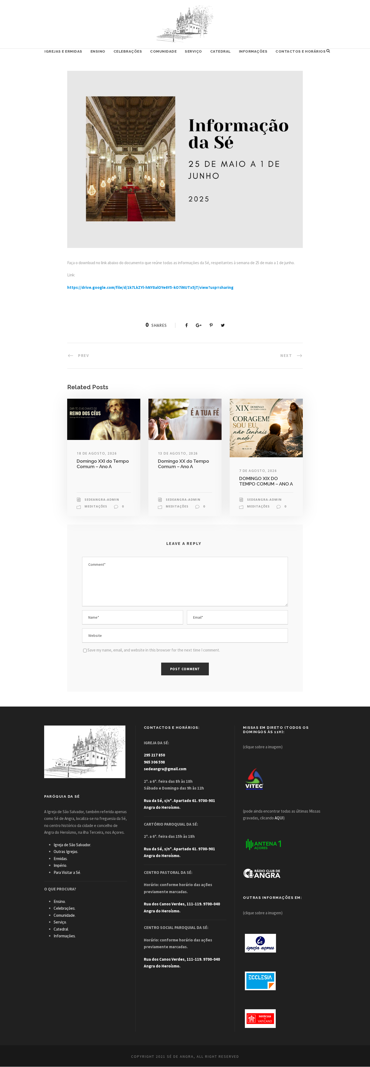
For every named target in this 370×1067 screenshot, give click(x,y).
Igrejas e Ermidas (63, 51)
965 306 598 (154, 762)
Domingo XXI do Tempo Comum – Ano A (103, 463)
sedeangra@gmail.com (165, 768)
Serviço (193, 51)
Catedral (220, 51)
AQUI (279, 817)
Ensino (97, 51)
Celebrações (127, 51)
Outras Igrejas (65, 851)
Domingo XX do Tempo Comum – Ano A (183, 463)
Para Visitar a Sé (67, 872)
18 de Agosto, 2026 (97, 453)
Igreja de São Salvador (72, 844)
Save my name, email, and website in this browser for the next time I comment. (153, 650)
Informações (253, 51)
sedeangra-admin (102, 499)
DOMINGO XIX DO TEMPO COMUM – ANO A (266, 481)
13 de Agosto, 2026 (178, 453)
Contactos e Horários (300, 51)
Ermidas (60, 858)
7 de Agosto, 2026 (258, 470)
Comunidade (163, 51)
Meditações (96, 506)
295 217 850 (154, 755)
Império (60, 865)
